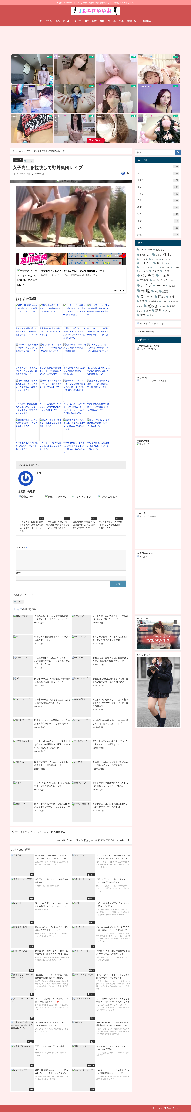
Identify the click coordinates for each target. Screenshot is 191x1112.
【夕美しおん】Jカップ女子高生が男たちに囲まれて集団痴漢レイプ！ (98, 371)
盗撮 (102, 21)
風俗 (151, 315)
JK (41, 21)
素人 (157, 228)
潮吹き (152, 306)
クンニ (170, 263)
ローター (160, 285)
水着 (140, 306)
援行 (142, 301)
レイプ (78, 21)
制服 (145, 291)
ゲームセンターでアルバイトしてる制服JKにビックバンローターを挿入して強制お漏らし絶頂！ (74, 408)
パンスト (167, 271)
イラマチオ (166, 259)
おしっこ (112, 21)
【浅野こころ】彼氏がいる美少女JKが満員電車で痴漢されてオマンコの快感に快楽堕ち (74, 333)
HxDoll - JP (142, 618)
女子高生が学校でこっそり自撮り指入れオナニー (41, 831)
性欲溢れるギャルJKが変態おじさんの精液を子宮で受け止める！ (92, 840)
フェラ (165, 275)
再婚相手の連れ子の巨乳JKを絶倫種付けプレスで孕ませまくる (27, 446)
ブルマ (144, 280)
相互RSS (147, 21)
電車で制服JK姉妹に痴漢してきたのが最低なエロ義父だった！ (74, 371)
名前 (18, 573)
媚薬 (165, 291)
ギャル (49, 21)
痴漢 (87, 21)
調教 (94, 21)
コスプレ (144, 267)
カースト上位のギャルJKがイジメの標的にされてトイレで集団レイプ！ (50, 407)
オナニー (67, 21)
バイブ (155, 271)
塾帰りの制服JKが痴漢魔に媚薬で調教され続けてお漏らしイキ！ (98, 446)
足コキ (167, 311)
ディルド (165, 267)
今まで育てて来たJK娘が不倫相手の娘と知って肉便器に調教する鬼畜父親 (98, 331)
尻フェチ (146, 296)
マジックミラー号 (163, 280)
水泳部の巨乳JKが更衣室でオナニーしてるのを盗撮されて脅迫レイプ (26, 371)
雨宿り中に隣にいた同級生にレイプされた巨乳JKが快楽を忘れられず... (50, 371)
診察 (148, 311)
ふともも (143, 259)
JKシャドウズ (143, 655)
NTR (149, 250)
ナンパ (176, 267)
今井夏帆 (171, 286)
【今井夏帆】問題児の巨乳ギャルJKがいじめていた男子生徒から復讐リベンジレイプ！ (26, 408)
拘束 (121, 21)
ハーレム (143, 271)
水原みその (175, 301)
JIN (127, 173)
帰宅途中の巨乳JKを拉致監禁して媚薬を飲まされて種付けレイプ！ (50, 331)
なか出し (163, 254)
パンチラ (148, 275)
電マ (143, 315)
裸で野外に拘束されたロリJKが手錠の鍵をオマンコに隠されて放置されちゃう (74, 447)
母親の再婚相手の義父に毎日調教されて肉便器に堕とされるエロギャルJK (26, 331)
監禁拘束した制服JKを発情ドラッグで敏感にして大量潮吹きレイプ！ (98, 407)
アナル (155, 259)
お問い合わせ (133, 21)
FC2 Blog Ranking (145, 332)
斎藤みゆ (153, 301)
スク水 (156, 267)
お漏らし (145, 254)
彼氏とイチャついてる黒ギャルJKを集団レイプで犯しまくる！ (50, 446)
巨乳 (58, 21)
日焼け (164, 301)
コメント (22, 547)
